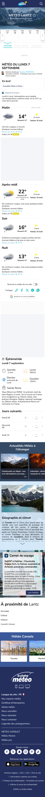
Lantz (24, 9)
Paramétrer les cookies (35, 781)
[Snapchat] (19, 751)
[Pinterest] (31, 751)
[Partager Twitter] (27, 290)
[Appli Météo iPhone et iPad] (13, 764)
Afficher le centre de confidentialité (23, 785)
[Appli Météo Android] (31, 764)
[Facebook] (6, 751)
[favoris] (34, 15)
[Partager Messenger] (32, 290)
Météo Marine (8, 735)
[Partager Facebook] (22, 290)
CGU (21, 773)
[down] (22, 543)
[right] (42, 35)
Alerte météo (8, 707)
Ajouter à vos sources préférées (24, 296)
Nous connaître (9, 711)
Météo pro (7, 739)
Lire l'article (33, 592)
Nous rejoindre (9, 715)
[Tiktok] (38, 751)
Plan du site (36, 773)
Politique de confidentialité (13, 781)
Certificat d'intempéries (13, 702)
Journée (8, 45)
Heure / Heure (21, 45)
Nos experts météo (11, 698)
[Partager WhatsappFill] (38, 290)
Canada (8, 9)
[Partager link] (16, 290)
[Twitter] (13, 751)
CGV (27, 773)
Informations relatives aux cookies (23, 777)
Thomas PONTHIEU (26, 72)
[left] (2, 35)
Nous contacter (9, 719)
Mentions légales (11, 773)
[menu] (4, 4)
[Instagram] (25, 751)
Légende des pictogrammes (16, 723)
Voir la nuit (36, 107)
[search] (41, 4)
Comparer (36, 45)
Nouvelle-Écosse (17, 9)
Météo (2, 9)
